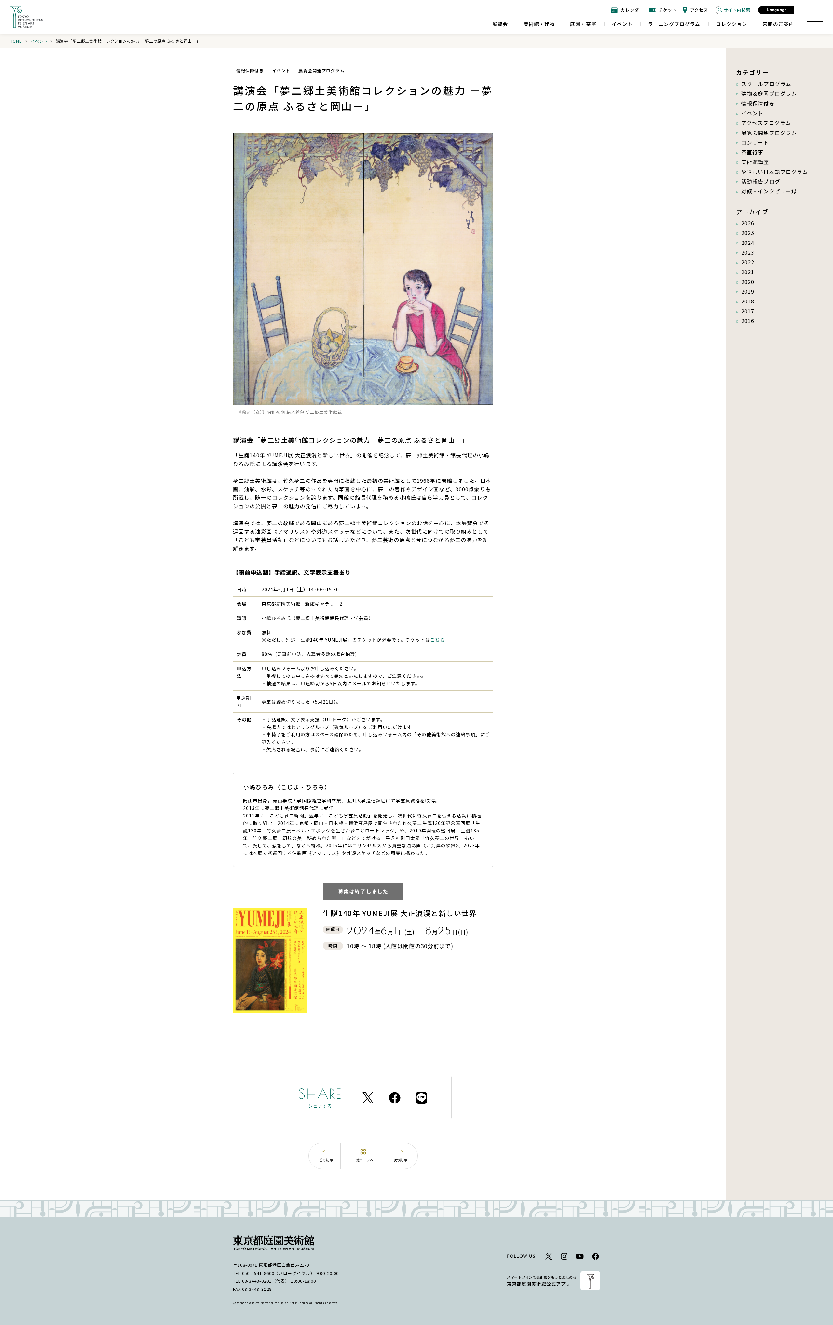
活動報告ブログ (760, 181)
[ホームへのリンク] (26, 17)
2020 (747, 282)
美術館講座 (755, 162)
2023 (747, 252)
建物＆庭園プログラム (769, 93)
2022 (747, 262)
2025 (747, 233)
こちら (437, 639)
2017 (747, 311)
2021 (747, 272)
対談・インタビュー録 (769, 191)
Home (15, 41)
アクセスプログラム (766, 123)
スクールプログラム (766, 84)
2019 (747, 291)
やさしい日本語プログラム (774, 171)
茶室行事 (752, 152)
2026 (747, 223)
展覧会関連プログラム (769, 132)
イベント (39, 41)
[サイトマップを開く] (815, 17)
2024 (747, 242)
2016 (747, 321)
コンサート (755, 142)
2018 (747, 301)
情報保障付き (758, 103)
